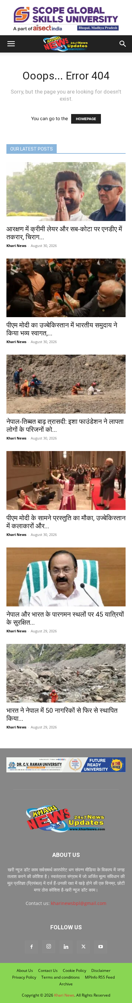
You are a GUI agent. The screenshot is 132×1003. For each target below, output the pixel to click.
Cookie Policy (74, 970)
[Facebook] (31, 947)
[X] (83, 947)
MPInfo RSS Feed (100, 977)
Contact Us (48, 970)
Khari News (16, 245)
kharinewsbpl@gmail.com (78, 903)
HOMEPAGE (86, 119)
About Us (25, 970)
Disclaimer (101, 970)
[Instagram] (48, 946)
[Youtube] (100, 947)
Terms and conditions (60, 977)
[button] (11, 44)
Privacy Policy (24, 977)
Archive (66, 984)
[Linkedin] (66, 947)
